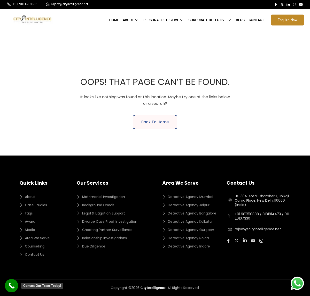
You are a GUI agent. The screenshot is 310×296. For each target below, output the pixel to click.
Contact (256, 20)
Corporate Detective (207, 20)
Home (114, 20)
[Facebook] (229, 240)
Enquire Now (287, 20)
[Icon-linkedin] (288, 4)
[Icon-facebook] (276, 4)
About (128, 20)
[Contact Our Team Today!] (11, 285)
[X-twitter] (282, 4)
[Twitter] (237, 240)
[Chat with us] (297, 283)
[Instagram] (294, 4)
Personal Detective (161, 20)
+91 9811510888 (247, 214)
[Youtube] (301, 4)
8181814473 (272, 214)
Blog (240, 20)
